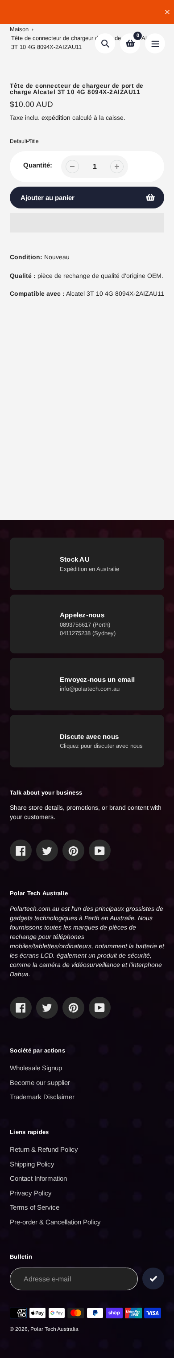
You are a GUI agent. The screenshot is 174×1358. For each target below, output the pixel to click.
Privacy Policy (31, 1193)
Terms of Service (34, 1207)
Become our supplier (40, 1082)
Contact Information (38, 1178)
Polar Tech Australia (54, 1329)
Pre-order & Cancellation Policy (55, 1222)
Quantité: (37, 165)
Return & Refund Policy (44, 1149)
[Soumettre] (153, 1278)
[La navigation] (155, 43)
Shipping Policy (32, 1164)
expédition (56, 117)
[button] (87, 222)
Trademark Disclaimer (42, 1097)
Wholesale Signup (36, 1068)
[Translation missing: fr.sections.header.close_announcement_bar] (167, 12)
